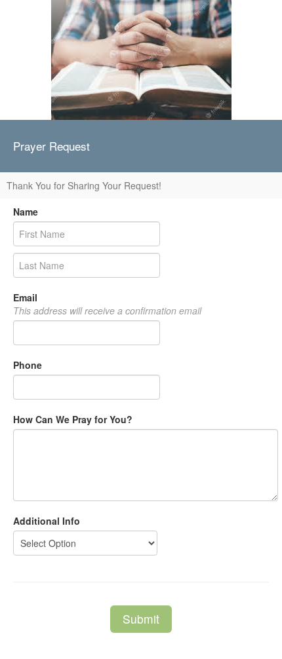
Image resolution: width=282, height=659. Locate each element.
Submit (141, 619)
